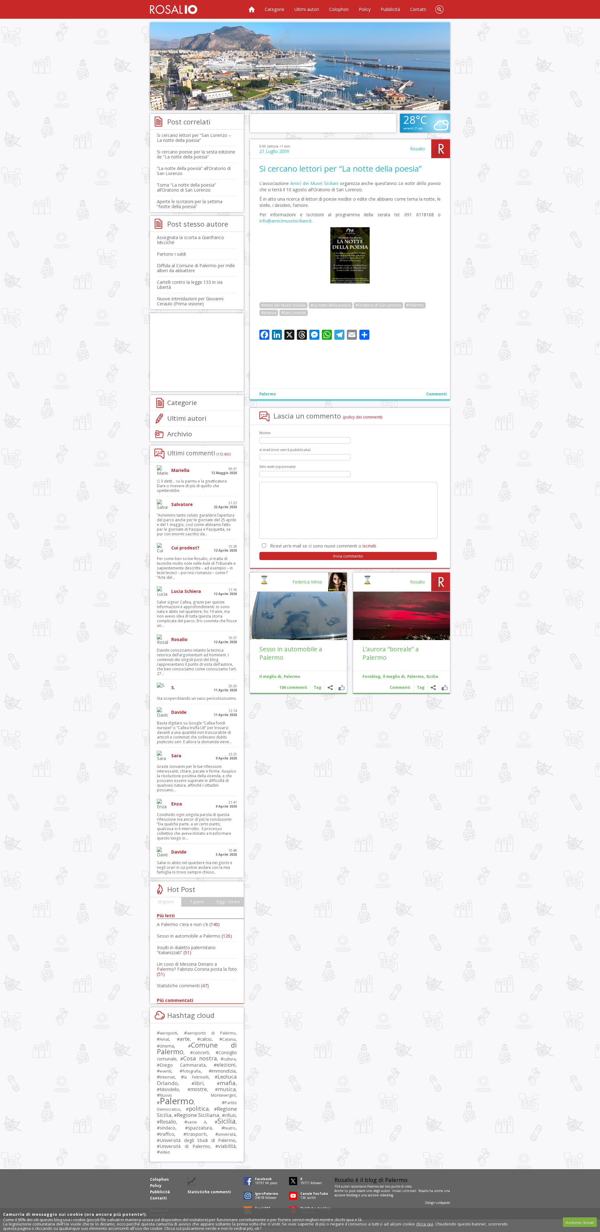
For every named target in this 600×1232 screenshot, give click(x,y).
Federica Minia (307, 582)
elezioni (226, 1064)
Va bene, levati (580, 1222)
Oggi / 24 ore (228, 901)
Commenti (436, 394)
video (165, 1152)
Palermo (267, 394)
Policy (365, 9)
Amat (164, 1039)
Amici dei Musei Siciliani (314, 183)
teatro (230, 1128)
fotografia (191, 1071)
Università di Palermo (185, 1146)
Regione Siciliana (198, 1115)
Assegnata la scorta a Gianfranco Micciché (190, 239)
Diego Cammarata (183, 1065)
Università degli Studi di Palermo (198, 1140)
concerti (201, 1052)
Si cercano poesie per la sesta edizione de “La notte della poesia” (196, 154)
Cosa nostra (200, 1058)
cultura (229, 1059)
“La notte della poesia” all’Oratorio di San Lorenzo (194, 170)
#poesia (268, 312)
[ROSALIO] (173, 9)
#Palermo (415, 305)
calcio (206, 1039)
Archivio (179, 433)
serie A (196, 1122)
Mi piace (444, 687)
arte (185, 1038)
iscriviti (369, 546)
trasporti (196, 1134)
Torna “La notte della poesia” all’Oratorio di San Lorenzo (186, 187)
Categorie (274, 9)
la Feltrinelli (196, 1077)
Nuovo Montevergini (198, 1095)
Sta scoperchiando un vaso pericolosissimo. (197, 698)
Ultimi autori (306, 9)
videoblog (386, 1195)
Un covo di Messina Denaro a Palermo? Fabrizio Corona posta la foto (197, 969)
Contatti (418, 9)
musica (227, 1089)
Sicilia (432, 676)
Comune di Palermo (197, 1048)
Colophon (339, 9)
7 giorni (197, 901)
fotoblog (352, 1195)
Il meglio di (394, 676)
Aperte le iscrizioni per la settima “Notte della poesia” (189, 203)
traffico (167, 1134)
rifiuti (230, 1115)
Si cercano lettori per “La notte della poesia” (340, 168)
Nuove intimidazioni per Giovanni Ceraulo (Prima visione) (190, 301)
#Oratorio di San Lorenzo (378, 305)
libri (198, 1083)
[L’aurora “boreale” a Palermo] (401, 616)
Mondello (169, 1089)
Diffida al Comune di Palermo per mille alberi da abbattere (196, 268)
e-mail (412, 1191)
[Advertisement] (300, 66)
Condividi (433, 687)
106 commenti (293, 687)
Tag (420, 687)
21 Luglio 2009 (274, 151)
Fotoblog (371, 676)
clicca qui (424, 1224)
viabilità (227, 1146)
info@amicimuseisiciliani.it (285, 221)
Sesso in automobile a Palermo (194, 936)
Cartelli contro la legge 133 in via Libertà (189, 284)
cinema (167, 1046)
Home (251, 9)
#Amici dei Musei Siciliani (283, 305)
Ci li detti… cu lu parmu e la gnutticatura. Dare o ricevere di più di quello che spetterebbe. (192, 485)
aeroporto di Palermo (211, 1033)
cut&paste (443, 1202)
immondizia (224, 1071)
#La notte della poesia (331, 305)
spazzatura (200, 1127)
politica (199, 1108)
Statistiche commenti (183, 986)
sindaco (167, 1128)
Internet (167, 1077)
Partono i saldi (171, 254)
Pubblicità (390, 9)
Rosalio (417, 149)
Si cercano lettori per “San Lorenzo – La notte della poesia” (194, 137)
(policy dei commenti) (362, 417)
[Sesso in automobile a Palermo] (298, 616)
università (227, 1134)
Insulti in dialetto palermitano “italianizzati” (186, 949)
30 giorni (165, 901)
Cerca (439, 9)
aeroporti (168, 1033)
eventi (165, 1071)
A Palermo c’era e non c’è (188, 924)
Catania (229, 1039)
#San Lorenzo (293, 312)
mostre (198, 1089)
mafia (228, 1083)
